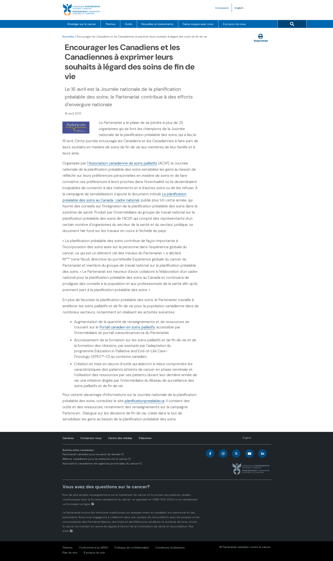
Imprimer (261, 41)
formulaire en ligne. (78, 504)
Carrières (68, 438)
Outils (128, 24)
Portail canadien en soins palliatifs (127, 327)
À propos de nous (234, 24)
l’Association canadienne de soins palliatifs (122, 163)
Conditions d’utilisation (170, 547)
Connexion (222, 8)
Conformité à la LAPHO (93, 547)
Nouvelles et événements (157, 24)
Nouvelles (68, 36)
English (240, 9)
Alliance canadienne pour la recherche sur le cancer (95, 459)
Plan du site (69, 552)
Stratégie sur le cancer (81, 24)
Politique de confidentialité (132, 547)
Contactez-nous (91, 438)
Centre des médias (120, 438)
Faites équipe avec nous (198, 24)
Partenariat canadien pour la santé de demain (91, 454)
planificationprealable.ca (144, 400)
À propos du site (94, 552)
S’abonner (145, 438)
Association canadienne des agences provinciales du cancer (100, 463)
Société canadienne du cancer (111, 499)
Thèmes (110, 24)
